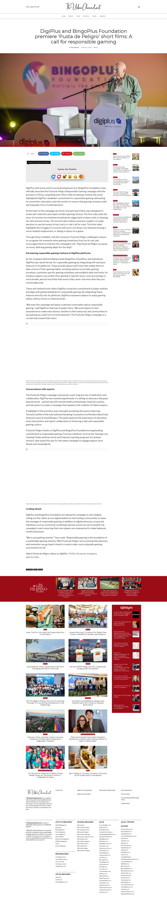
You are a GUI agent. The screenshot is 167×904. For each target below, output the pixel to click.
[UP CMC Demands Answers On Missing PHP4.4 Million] (136, 645)
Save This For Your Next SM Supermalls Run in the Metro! (121, 157)
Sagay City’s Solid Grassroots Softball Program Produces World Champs (87, 593)
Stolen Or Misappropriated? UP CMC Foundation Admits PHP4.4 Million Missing (122, 656)
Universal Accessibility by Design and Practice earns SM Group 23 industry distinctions (122, 219)
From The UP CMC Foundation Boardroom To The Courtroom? (122, 677)
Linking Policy (125, 803)
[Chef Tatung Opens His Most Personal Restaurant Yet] (136, 624)
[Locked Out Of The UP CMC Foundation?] (136, 688)
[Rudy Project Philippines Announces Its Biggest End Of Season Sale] (136, 614)
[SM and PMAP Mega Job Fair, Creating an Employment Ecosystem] (135, 192)
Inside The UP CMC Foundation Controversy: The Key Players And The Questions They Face (121, 667)
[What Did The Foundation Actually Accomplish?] (136, 707)
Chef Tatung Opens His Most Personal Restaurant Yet (122, 623)
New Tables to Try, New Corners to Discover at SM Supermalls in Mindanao (121, 274)
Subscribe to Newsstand (107, 790)
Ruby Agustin (75, 47)
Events (35, 569)
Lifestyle (40, 569)
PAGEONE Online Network (120, 241)
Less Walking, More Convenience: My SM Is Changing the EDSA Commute (121, 182)
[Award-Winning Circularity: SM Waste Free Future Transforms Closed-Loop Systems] (135, 167)
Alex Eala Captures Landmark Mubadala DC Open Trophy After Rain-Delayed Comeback (110, 593)
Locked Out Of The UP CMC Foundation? (122, 686)
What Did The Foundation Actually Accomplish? (121, 706)
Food (114, 154)
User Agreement (126, 790)
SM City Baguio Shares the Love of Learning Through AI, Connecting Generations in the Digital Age (122, 206)
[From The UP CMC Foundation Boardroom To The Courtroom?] (136, 678)
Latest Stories (29, 569)
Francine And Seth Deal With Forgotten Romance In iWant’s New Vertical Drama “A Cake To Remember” (121, 247)
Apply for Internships (83, 794)
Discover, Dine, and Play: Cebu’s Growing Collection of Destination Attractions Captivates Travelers (122, 233)
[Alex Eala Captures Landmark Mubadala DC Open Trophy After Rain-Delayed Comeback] (109, 583)
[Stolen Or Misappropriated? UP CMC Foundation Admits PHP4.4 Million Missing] (136, 655)
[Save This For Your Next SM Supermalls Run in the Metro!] (135, 156)
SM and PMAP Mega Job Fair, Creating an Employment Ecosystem (122, 193)
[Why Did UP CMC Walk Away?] (136, 698)
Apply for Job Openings (84, 790)
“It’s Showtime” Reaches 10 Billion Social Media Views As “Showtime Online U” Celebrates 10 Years (122, 261)
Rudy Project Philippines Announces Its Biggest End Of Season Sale (123, 613)
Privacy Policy (125, 794)
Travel (115, 177)
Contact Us (59, 790)
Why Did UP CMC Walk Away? (122, 696)
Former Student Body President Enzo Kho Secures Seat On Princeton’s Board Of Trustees (65, 594)
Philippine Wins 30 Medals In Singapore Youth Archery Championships (131, 593)
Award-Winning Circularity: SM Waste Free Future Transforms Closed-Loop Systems (121, 169)
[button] (138, 7)
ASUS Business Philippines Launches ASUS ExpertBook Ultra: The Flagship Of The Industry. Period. (122, 635)
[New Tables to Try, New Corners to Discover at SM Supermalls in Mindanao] (135, 272)
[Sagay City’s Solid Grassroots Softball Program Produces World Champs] (87, 583)
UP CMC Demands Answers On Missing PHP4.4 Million (121, 644)
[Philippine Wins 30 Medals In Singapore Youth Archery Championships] (131, 583)
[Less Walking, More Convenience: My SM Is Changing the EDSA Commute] (135, 180)
